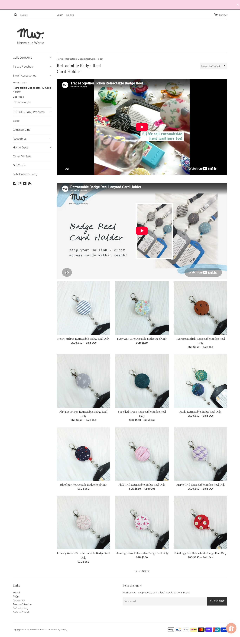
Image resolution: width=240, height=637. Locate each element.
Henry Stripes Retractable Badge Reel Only (83, 338)
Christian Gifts (21, 129)
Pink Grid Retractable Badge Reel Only (141, 484)
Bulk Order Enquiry (25, 174)
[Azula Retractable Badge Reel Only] (200, 381)
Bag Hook (18, 96)
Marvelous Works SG (39, 629)
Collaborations (32, 57)
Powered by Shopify (58, 629)
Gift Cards (19, 165)
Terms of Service (22, 604)
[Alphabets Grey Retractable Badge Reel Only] (83, 381)
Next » (145, 570)
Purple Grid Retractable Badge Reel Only (200, 484)
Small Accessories (32, 75)
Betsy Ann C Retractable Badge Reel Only (142, 338)
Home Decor (32, 147)
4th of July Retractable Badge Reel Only (83, 484)
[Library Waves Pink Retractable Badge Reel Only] (83, 522)
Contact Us (19, 600)
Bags (16, 120)
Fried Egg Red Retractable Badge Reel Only (200, 553)
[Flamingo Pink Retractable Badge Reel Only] (141, 522)
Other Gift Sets (22, 156)
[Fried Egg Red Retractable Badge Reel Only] (200, 522)
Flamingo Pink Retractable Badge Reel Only (142, 553)
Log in (60, 14)
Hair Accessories (22, 101)
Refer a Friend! (21, 612)
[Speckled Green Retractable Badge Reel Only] (141, 381)
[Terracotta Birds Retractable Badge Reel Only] (200, 308)
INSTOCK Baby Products (32, 112)
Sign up (70, 14)
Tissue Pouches (32, 66)
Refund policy (20, 608)
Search (17, 592)
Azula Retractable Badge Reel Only (200, 411)
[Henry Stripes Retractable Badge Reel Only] (83, 308)
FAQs (16, 596)
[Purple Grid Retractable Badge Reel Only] (200, 454)
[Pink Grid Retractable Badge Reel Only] (141, 454)
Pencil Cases (20, 82)
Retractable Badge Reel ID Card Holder (32, 89)
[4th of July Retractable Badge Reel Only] (83, 454)
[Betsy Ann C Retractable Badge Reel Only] (141, 308)
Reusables (32, 138)
